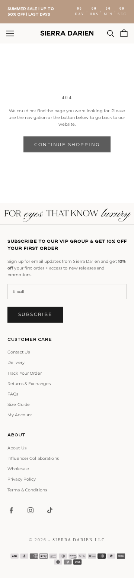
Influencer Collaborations (33, 458)
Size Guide (18, 404)
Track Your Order (24, 373)
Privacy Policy (21, 479)
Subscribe (35, 314)
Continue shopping (67, 144)
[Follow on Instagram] (30, 510)
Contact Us (18, 352)
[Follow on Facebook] (11, 510)
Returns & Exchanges (29, 383)
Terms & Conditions (27, 490)
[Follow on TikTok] (50, 510)
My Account (19, 414)
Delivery (16, 362)
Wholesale (18, 468)
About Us (16, 448)
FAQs (12, 394)
